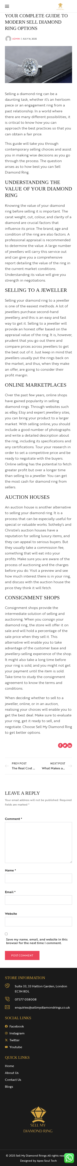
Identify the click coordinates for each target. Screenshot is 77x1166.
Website (11, 913)
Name (10, 870)
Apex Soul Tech (47, 1161)
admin (16, 38)
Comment (13, 818)
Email (10, 892)
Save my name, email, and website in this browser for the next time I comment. (37, 941)
